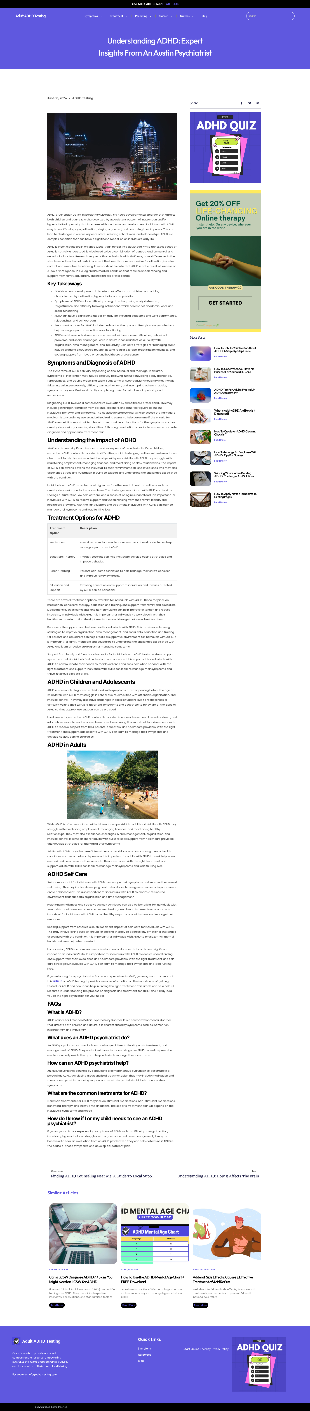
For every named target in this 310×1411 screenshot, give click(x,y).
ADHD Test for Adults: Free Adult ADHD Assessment (234, 391)
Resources (144, 1354)
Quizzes (185, 16)
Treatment (116, 16)
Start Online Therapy (197, 1349)
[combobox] (270, 16)
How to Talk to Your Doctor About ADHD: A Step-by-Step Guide (235, 349)
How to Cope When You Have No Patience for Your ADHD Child (234, 370)
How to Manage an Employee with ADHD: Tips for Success (235, 453)
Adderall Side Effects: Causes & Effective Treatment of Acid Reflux (223, 1279)
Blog (204, 16)
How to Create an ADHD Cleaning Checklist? (235, 432)
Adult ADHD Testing (30, 16)
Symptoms (91, 16)
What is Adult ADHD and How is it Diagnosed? (234, 412)
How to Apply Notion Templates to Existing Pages (235, 495)
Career (163, 16)
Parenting (141, 16)
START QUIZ (170, 4)
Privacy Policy (220, 1349)
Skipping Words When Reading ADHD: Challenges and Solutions (234, 474)
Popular (63, 1269)
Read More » (220, 356)
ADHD (124, 1269)
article (57, 981)
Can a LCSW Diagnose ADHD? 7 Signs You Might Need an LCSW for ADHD (80, 1279)
